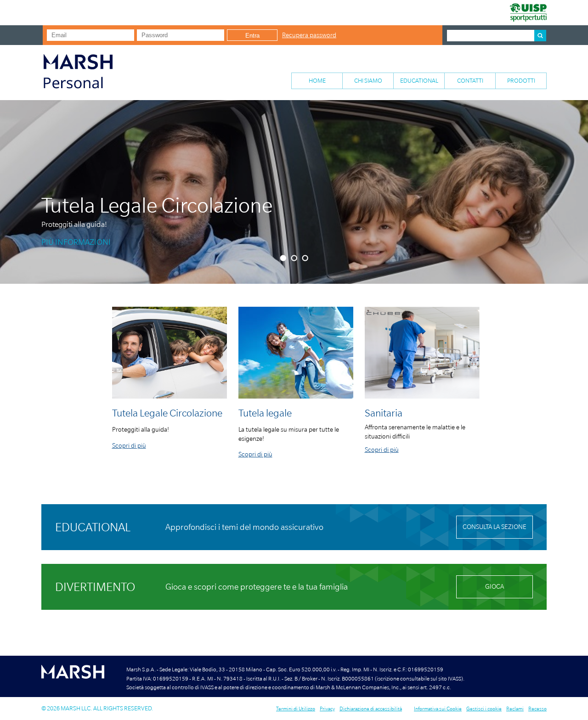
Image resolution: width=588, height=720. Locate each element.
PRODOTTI (521, 80)
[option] (294, 192)
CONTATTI (470, 80)
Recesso (537, 708)
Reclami (515, 708)
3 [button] (306, 258)
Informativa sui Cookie (438, 708)
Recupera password (309, 35)
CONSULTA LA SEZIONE (494, 526)
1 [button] (284, 258)
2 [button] (295, 258)
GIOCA (494, 586)
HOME (317, 80)
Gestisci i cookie (484, 708)
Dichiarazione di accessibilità (370, 708)
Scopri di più (129, 445)
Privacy (327, 708)
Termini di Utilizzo (295, 708)
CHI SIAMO (368, 80)
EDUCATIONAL (419, 80)
